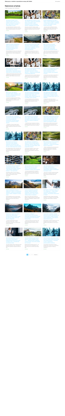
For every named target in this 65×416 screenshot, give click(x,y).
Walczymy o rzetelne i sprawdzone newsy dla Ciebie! (18, 1)
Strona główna (57, 1)
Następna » (36, 254)
